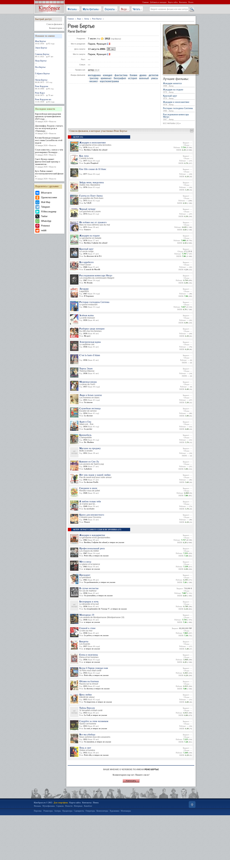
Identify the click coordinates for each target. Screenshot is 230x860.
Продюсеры (67, 811)
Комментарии (55, 28)
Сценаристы (79, 811)
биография (120, 78)
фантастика (120, 75)
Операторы (90, 811)
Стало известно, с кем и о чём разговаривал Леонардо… (49, 152)
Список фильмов (54, 24)
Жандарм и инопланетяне (176, 103)
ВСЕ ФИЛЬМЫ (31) (172, 123)
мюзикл (93, 81)
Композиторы (102, 811)
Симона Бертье (44, 55)
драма (142, 75)
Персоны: (38, 811)
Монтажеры (126, 811)
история (132, 78)
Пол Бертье (40, 68)
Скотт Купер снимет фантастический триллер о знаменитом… (47, 163)
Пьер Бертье (41, 61)
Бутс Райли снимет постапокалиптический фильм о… (49, 175)
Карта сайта (173, 2)
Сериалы (110, 9)
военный (144, 78)
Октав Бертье (43, 81)
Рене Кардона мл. (44, 100)
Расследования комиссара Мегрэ (176, 116)
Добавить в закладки (158, 2)
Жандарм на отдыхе (173, 91)
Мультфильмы (91, 9)
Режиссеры (48, 811)
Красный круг (170, 97)
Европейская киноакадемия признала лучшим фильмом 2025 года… (48, 117)
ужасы (154, 78)
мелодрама (94, 75)
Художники (114, 811)
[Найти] (191, 9)
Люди (124, 9)
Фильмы (72, 9)
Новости (68, 806)
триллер (93, 78)
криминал (106, 78)
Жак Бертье (44, 42)
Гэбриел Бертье (42, 74)
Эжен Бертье (41, 48)
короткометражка (109, 81)
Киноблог (88, 806)
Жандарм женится (172, 84)
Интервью (78, 806)
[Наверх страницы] (191, 804)
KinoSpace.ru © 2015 (43, 802)
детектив (153, 75)
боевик (133, 75)
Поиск (190, 2)
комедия (107, 75)
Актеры (57, 811)
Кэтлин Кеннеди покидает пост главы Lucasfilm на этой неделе (48, 141)
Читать (136, 9)
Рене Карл (44, 94)
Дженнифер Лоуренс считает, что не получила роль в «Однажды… (49, 129)
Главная (145, 2)
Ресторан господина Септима (178, 109)
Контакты (183, 2)
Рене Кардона (44, 87)
